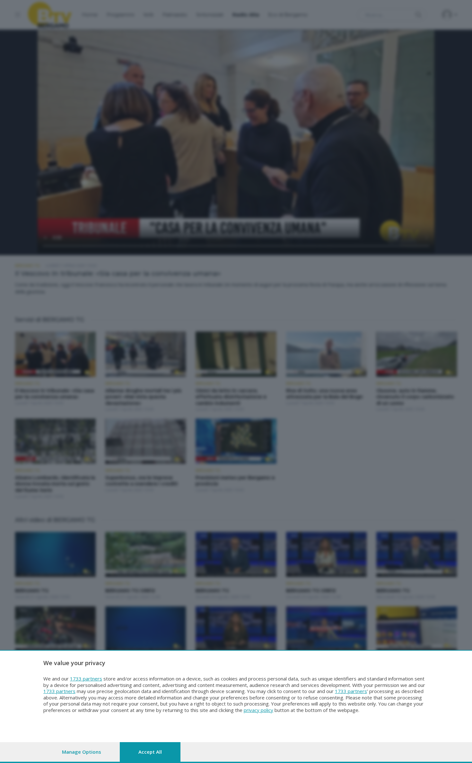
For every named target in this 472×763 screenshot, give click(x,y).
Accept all (150, 752)
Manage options (81, 752)
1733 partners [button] (86, 678)
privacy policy (258, 710)
